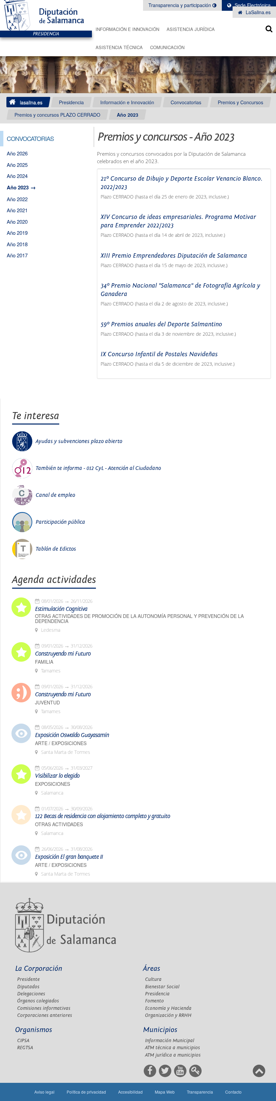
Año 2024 (17, 175)
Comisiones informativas (43, 1008)
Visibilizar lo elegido (57, 776)
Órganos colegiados (38, 1001)
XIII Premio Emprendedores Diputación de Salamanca (174, 255)
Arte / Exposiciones (61, 743)
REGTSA (25, 1048)
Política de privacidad (86, 1092)
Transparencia (200, 1092)
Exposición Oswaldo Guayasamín (72, 735)
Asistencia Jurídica (191, 29)
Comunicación (167, 47)
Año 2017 (17, 255)
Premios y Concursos (240, 102)
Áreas (151, 968)
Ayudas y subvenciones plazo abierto (79, 441)
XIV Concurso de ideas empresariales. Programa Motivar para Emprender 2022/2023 (178, 221)
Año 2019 (17, 232)
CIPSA (23, 1040)
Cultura (153, 979)
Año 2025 (17, 164)
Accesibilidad (130, 1092)
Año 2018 (17, 244)
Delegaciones (31, 994)
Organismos (33, 1030)
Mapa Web (165, 1092)
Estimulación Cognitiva (61, 609)
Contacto (233, 1092)
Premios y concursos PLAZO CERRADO (57, 114)
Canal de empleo (55, 495)
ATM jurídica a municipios (173, 1055)
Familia (44, 661)
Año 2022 (17, 199)
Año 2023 (127, 114)
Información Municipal (169, 1040)
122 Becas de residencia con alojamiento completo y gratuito (102, 816)
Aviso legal (44, 1092)
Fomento (154, 1001)
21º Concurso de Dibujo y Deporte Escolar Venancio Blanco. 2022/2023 (182, 183)
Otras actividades (59, 824)
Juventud (47, 702)
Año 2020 (17, 221)
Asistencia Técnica (119, 47)
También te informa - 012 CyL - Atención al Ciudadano (98, 468)
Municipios (160, 1030)
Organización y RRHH (168, 1015)
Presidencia (71, 102)
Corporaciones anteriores (44, 1015)
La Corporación (38, 968)
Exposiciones (52, 783)
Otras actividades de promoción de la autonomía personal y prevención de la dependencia (139, 619)
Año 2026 (17, 153)
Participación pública (60, 522)
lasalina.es (31, 102)
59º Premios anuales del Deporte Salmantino (161, 324)
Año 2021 (17, 210)
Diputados (28, 987)
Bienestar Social (162, 987)
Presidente (28, 979)
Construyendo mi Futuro (63, 654)
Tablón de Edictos (56, 549)
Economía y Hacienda (168, 1008)
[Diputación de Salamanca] (46, 15)
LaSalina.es (257, 12)
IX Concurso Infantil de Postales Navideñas (159, 354)
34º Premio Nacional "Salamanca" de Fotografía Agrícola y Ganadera (180, 290)
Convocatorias (186, 102)
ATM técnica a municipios (172, 1048)
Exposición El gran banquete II (69, 857)
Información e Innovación (127, 29)
